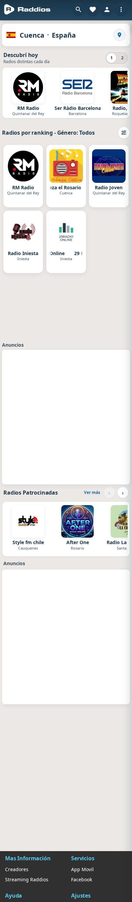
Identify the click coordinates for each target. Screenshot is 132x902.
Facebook (81, 879)
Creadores (16, 869)
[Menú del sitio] (121, 9)
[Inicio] (27, 9)
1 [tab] (111, 58)
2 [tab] (122, 58)
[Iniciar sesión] (107, 9)
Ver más (92, 492)
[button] (78, 9)
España (64, 35)
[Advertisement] (66, 416)
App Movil (82, 869)
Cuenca (32, 35)
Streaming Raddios (26, 879)
